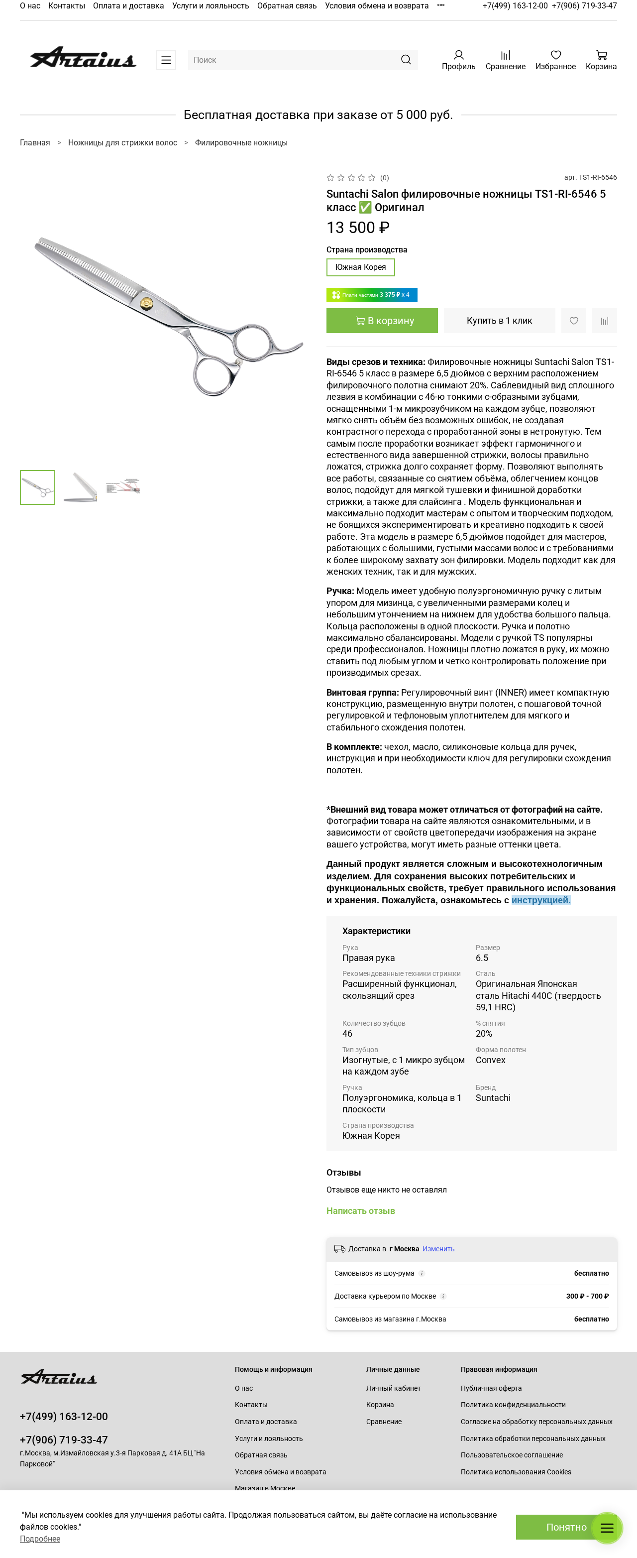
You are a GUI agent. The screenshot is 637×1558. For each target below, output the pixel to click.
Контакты (66, 5)
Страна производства (367, 249)
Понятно (566, 1527)
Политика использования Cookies (516, 1472)
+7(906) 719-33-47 (584, 5)
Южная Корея (360, 267)
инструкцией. (541, 900)
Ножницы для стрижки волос (122, 142)
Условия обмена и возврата (377, 5)
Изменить (439, 1249)
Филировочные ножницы (241, 142)
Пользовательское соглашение (512, 1455)
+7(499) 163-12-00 (515, 5)
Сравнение (384, 1422)
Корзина (380, 1405)
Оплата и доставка (128, 5)
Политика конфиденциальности (513, 1405)
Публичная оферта (491, 1388)
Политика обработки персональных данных (533, 1439)
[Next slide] (295, 317)
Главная (35, 142)
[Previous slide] (36, 317)
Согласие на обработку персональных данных (537, 1422)
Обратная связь (287, 5)
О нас (30, 5)
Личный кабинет (393, 1388)
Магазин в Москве (265, 1488)
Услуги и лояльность (210, 5)
